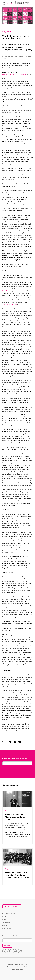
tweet (4, 70)
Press (4, 919)
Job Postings (6, 922)
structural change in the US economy (14, 74)
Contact (4, 925)
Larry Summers (7, 291)
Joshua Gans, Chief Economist (14, 56)
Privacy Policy (6, 928)
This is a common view (9, 304)
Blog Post (6, 32)
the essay (18, 68)
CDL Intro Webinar (8, 913)
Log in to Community (11, 906)
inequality (11, 77)
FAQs (4, 916)
